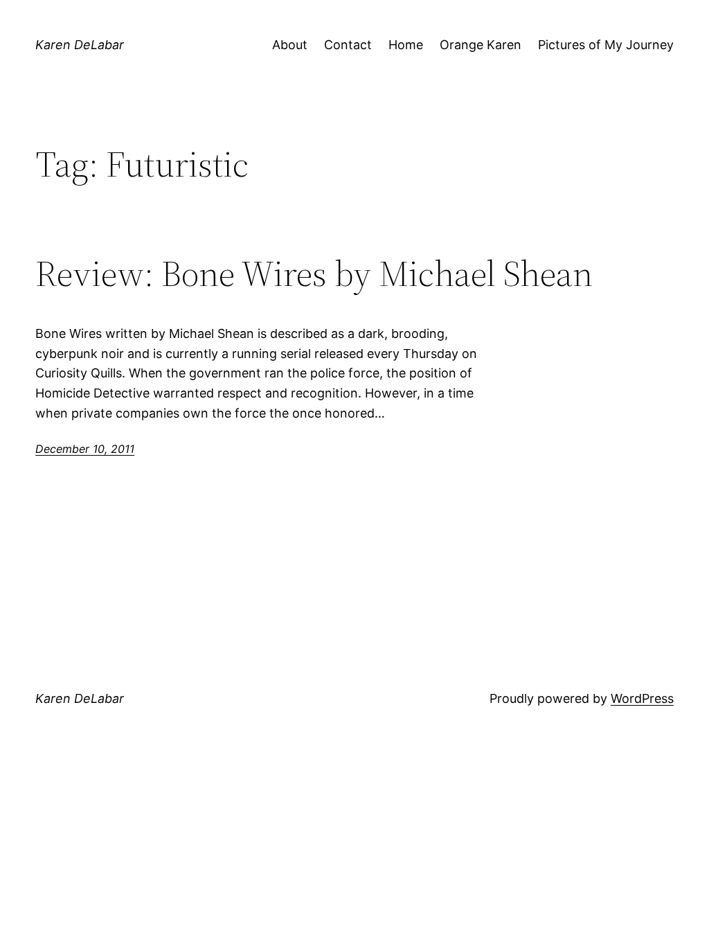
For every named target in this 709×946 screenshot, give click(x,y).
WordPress (642, 698)
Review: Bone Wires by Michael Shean (314, 273)
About (289, 44)
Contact (348, 44)
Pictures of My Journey (606, 44)
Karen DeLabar (79, 44)
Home (405, 44)
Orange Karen (480, 44)
